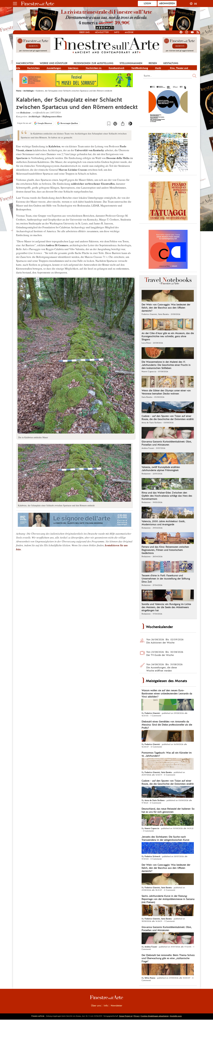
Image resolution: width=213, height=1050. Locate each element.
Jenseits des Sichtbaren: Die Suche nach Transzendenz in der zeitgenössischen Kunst (165, 838)
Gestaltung (170, 63)
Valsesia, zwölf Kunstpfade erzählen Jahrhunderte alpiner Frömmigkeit (161, 469)
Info (116, 32)
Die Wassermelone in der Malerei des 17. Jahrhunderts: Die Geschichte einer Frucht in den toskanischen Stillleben (166, 365)
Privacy (136, 1016)
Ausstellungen (54, 68)
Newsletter (102, 32)
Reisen (153, 63)
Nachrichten (25, 63)
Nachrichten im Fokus (93, 68)
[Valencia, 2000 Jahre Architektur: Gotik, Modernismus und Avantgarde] (168, 513)
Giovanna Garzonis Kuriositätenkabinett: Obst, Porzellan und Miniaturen (167, 443)
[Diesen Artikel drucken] (115, 124)
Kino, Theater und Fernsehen (179, 68)
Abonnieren (167, 3)
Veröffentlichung (139, 68)
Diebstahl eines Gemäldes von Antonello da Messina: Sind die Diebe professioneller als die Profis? (167, 724)
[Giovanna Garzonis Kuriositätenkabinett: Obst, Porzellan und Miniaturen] (168, 433)
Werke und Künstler (53, 63)
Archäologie (34, 116)
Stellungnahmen (131, 63)
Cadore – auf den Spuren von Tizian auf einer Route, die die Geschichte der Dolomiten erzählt (168, 418)
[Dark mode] (130, 124)
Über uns (84, 32)
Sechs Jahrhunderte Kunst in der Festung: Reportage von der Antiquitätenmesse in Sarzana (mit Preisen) (168, 899)
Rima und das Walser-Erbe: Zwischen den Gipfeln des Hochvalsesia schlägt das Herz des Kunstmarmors (167, 495)
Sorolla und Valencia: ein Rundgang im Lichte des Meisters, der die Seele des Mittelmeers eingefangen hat (166, 607)
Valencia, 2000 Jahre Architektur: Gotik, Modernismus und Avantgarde (163, 523)
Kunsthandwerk (116, 68)
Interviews (73, 68)
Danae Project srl (126, 1016)
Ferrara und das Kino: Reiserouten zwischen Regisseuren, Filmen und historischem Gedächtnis (165, 550)
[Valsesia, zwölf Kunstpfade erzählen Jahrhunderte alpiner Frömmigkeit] (168, 459)
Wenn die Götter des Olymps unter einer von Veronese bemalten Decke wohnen (166, 392)
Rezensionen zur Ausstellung (93, 63)
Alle (18, 68)
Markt (158, 68)
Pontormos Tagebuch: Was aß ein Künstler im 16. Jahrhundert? (167, 754)
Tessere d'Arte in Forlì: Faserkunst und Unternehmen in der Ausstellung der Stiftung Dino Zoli (166, 578)
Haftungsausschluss (52, 116)
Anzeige (129, 32)
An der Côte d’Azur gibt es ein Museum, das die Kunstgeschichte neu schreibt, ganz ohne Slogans (168, 336)
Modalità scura (176, 1016)
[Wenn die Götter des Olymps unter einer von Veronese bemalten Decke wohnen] (168, 382)
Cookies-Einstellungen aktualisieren (155, 1016)
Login (147, 3)
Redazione (25, 112)
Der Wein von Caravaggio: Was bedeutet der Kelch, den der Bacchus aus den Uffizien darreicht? (166, 307)
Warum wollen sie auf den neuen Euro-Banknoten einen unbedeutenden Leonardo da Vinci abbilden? (167, 693)
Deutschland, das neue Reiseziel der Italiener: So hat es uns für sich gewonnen (168, 810)
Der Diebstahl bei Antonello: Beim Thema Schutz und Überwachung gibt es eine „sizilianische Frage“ (168, 958)
